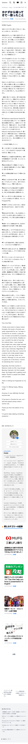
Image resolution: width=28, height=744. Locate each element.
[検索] (10, 2)
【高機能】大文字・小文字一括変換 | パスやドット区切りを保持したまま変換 (14, 713)
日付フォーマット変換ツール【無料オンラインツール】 (14, 717)
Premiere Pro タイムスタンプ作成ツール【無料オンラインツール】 (13, 721)
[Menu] (25, 2)
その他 (11, 19)
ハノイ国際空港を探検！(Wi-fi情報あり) (20, 693)
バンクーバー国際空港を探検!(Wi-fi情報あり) (8, 693)
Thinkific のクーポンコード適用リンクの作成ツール (13, 726)
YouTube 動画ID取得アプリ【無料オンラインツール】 (14, 730)
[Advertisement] (14, 672)
